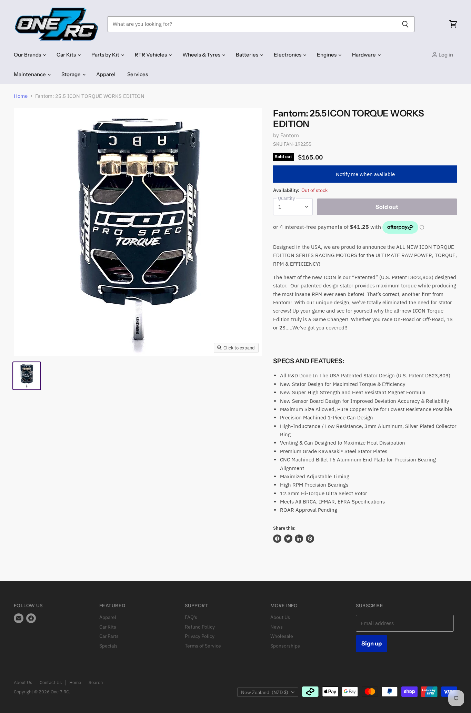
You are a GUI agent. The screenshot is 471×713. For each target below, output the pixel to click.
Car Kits (67, 54)
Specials (108, 646)
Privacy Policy (199, 636)
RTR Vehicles (151, 54)
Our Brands (28, 54)
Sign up (371, 643)
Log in (445, 54)
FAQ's (191, 617)
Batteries (247, 54)
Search (96, 682)
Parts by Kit (105, 54)
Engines (327, 54)
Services (137, 74)
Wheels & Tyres (201, 54)
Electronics (288, 54)
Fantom (289, 135)
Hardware (364, 54)
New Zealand (264, 692)
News (276, 627)
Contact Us (51, 682)
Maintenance (30, 74)
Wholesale (281, 636)
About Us (280, 617)
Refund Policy (200, 627)
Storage (71, 74)
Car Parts (109, 636)
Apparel (106, 74)
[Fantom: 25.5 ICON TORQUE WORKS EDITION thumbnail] (26, 375)
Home (21, 96)
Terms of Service (203, 646)
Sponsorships (285, 646)
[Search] (405, 24)
